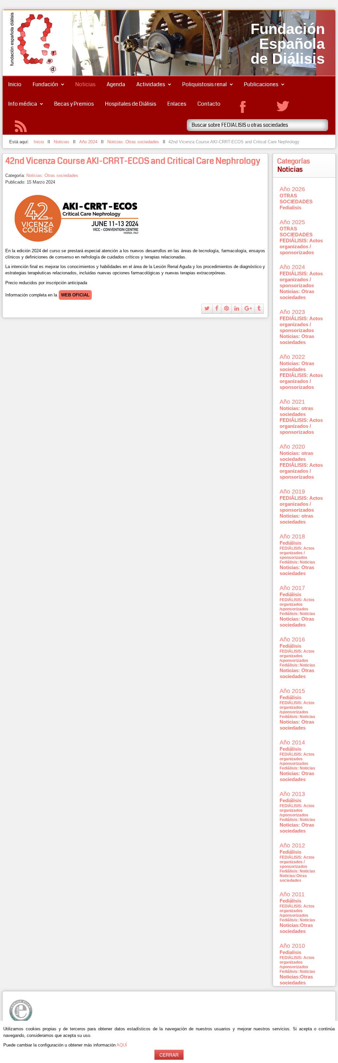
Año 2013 (292, 794)
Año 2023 (292, 312)
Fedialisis (290, 207)
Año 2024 (292, 267)
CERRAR (169, 1054)
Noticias (85, 84)
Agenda (116, 84)
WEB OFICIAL (75, 294)
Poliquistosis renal (204, 84)
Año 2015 (292, 691)
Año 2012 (292, 845)
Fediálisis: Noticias (297, 562)
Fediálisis (290, 543)
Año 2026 (292, 189)
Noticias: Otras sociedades (52, 175)
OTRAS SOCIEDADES (296, 198)
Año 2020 (292, 446)
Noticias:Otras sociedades (293, 878)
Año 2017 (292, 588)
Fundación (45, 84)
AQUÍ (122, 1045)
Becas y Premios (74, 104)
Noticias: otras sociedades (296, 411)
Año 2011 (292, 894)
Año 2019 (292, 491)
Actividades (150, 84)
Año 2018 (292, 536)
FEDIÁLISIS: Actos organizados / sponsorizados (301, 246)
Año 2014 (292, 742)
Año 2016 (292, 639)
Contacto (208, 104)
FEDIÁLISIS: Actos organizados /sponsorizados (297, 604)
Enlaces (176, 104)
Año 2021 (292, 401)
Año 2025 (292, 222)
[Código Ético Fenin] (20, 1011)
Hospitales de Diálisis (130, 104)
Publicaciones (261, 84)
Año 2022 (292, 357)
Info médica (22, 104)
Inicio (14, 84)
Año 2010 (292, 946)
